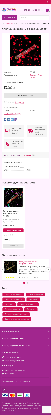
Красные (9, 304)
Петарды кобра (36, 294)
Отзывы (28, 155)
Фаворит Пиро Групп (36, 76)
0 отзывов (19, 102)
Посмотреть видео (13, 230)
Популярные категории (17, 345)
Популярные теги (14, 338)
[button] (24, 283)
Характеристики (12, 155)
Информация (11, 331)
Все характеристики (12, 113)
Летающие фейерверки (16, 314)
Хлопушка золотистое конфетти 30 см (28, 263)
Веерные (33, 299)
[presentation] (3, 270)
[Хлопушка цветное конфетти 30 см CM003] (13, 197)
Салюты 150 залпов (13, 299)
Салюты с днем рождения (17, 319)
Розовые (31, 309)
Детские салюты (12, 309)
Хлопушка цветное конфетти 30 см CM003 (12, 213)
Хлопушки (8, 23)
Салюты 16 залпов (28, 304)
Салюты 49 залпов (13, 294)
